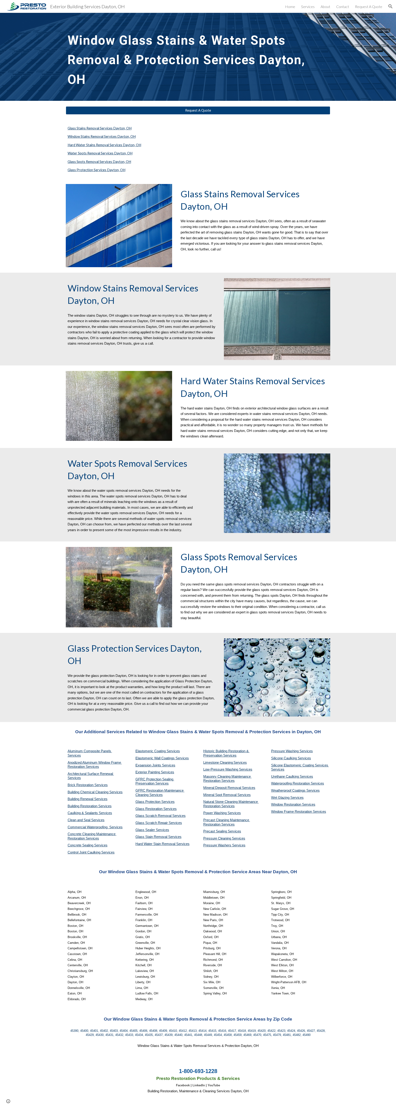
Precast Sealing (215, 831)
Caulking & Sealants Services (90, 813)
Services (240, 762)
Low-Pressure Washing (221, 769)
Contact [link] (342, 6)
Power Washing (215, 813)
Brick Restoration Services (88, 785)
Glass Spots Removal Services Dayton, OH (99, 162)
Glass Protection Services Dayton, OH (96, 170)
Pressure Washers (217, 845)
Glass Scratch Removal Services (160, 816)
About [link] (325, 6)
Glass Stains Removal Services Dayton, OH (100, 128)
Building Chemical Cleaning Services (95, 792)
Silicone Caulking (284, 758)
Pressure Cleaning (217, 838)
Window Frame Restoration (292, 811)
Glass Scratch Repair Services (158, 823)
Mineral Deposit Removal (222, 788)
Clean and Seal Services (86, 820)
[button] (390, 6)
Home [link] (290, 6)
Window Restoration (286, 804)
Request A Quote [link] (368, 6)
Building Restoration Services (90, 806)
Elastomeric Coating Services (157, 751)
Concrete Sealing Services (87, 845)
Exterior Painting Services (154, 772)
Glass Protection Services (155, 802)
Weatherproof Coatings (288, 790)
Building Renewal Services (87, 799)
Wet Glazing (280, 797)
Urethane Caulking (285, 776)
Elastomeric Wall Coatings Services (162, 758)
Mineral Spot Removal (220, 795)
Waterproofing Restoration (291, 783)
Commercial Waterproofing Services (95, 827)
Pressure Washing (285, 751)
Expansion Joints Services (155, 765)
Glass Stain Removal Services (158, 837)
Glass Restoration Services (156, 809)
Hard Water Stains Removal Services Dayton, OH (104, 145)
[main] (187, 57)
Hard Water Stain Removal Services (162, 844)
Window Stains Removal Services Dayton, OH (102, 136)
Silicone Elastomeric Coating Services (299, 765)
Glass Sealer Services (152, 830)
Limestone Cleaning (218, 762)
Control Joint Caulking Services (91, 852)
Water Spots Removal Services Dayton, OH (100, 153)
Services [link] (308, 6)
